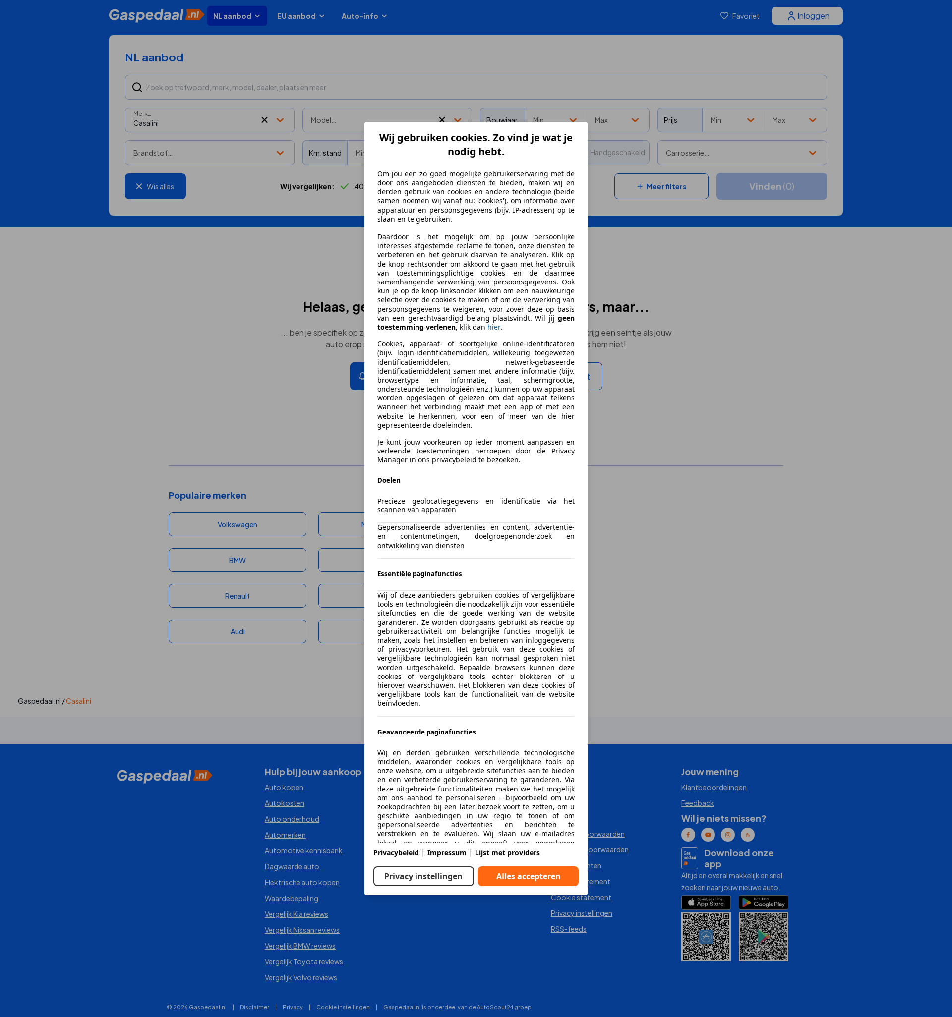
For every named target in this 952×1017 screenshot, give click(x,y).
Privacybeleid (396, 852)
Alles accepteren (528, 876)
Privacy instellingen (423, 876)
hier (494, 327)
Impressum (447, 852)
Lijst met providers (507, 852)
